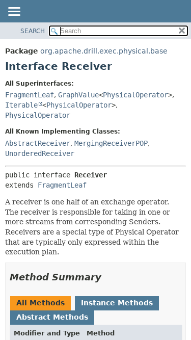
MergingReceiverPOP (111, 143)
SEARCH (32, 31)
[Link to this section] (108, 277)
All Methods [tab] (40, 303)
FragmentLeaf (29, 95)
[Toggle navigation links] (13, 12)
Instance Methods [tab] (117, 303)
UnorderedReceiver (39, 153)
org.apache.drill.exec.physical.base (104, 51)
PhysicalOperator (135, 95)
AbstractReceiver (37, 143)
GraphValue (78, 95)
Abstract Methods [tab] (52, 317)
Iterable (21, 105)
